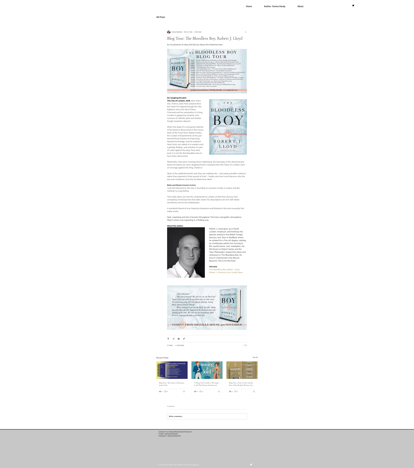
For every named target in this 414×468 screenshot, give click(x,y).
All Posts (160, 17)
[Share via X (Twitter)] (173, 339)
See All (255, 357)
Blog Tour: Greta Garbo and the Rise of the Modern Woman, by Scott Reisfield (241, 384)
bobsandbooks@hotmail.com (180, 432)
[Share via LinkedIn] (179, 339)
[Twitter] (353, 5)
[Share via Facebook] (168, 339)
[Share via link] (184, 339)
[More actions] (245, 32)
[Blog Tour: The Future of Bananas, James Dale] (172, 370)
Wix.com (195, 465)
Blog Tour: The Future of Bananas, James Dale (172, 384)
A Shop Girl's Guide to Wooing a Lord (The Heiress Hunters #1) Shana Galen (206, 384)
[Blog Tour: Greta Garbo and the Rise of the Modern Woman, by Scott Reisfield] (242, 370)
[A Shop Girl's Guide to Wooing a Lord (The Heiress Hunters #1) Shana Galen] (207, 370)
